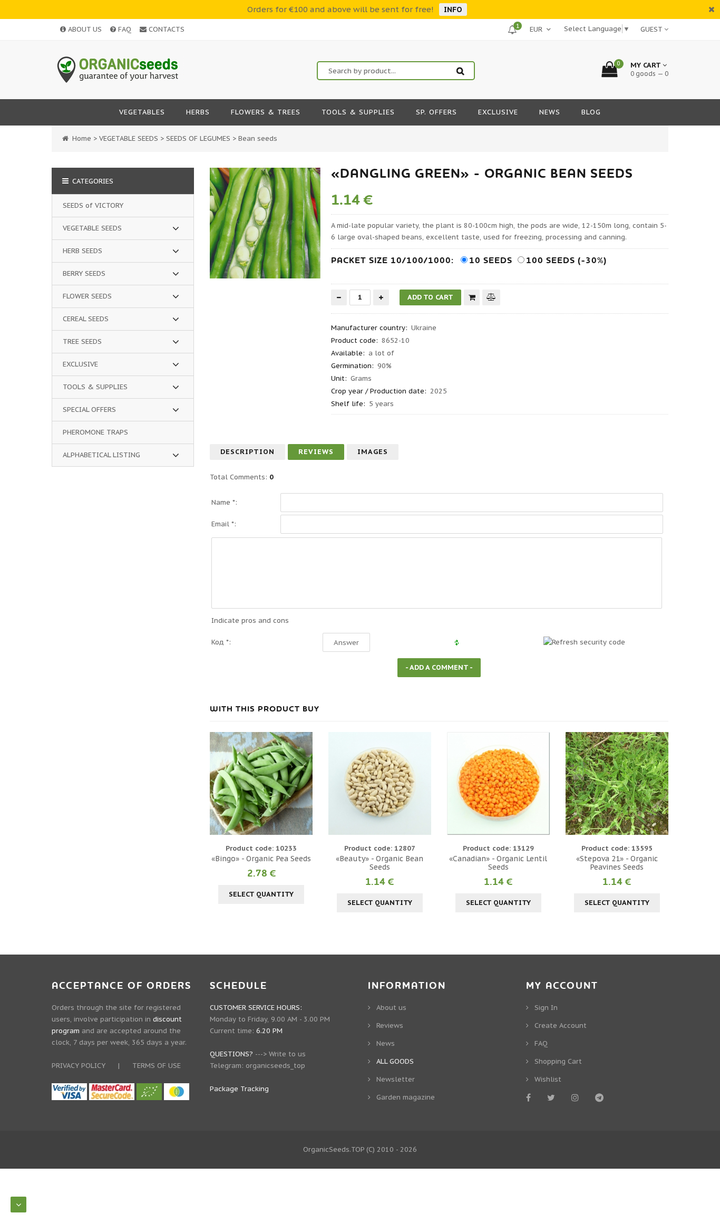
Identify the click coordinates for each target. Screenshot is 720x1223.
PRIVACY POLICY (78, 1065)
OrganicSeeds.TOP (333, 1149)
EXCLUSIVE (80, 364)
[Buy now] (472, 297)
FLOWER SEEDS (87, 296)
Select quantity (261, 894)
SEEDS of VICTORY (93, 205)
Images (372, 451)
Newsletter (395, 1079)
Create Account (560, 1025)
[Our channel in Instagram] (576, 1097)
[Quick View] (261, 783)
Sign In (546, 1007)
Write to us (287, 1053)
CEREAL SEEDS (86, 318)
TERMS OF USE (156, 1065)
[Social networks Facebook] (530, 1097)
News (385, 1043)
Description (247, 451)
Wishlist (547, 1079)
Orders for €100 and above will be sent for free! (340, 9)
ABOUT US (84, 29)
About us (391, 1007)
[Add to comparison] (491, 297)
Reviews (316, 451)
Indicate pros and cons (250, 620)
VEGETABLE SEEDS (92, 228)
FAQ (123, 29)
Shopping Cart (558, 1061)
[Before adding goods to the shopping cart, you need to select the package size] (219, 783)
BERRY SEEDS (84, 273)
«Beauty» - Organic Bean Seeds (379, 863)
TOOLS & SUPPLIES (95, 386)
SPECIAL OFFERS (89, 409)
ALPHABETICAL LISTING (101, 454)
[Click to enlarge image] (265, 223)
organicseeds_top (275, 1065)
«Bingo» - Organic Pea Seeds (261, 858)
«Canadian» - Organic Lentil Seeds (498, 863)
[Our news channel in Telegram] (601, 1097)
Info (453, 9)
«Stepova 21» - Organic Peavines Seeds (617, 863)
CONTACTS (165, 29)
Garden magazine (405, 1097)
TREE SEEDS (82, 341)
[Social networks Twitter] (553, 1097)
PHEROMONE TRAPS (95, 432)
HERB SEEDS (82, 250)
